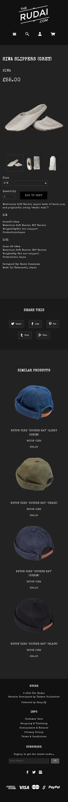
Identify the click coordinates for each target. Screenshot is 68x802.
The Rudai (38, 693)
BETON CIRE (34, 441)
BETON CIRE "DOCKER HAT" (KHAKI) (34, 503)
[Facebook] (27, 772)
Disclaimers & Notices (34, 728)
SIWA (7, 70)
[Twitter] (34, 772)
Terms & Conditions (34, 737)
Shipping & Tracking (34, 724)
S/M (6, 183)
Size (6, 178)
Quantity (9, 191)
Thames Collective (48, 697)
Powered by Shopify (34, 703)
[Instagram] (40, 772)
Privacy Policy (34, 732)
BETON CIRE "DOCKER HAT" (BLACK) (34, 644)
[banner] (34, 14)
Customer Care (34, 719)
